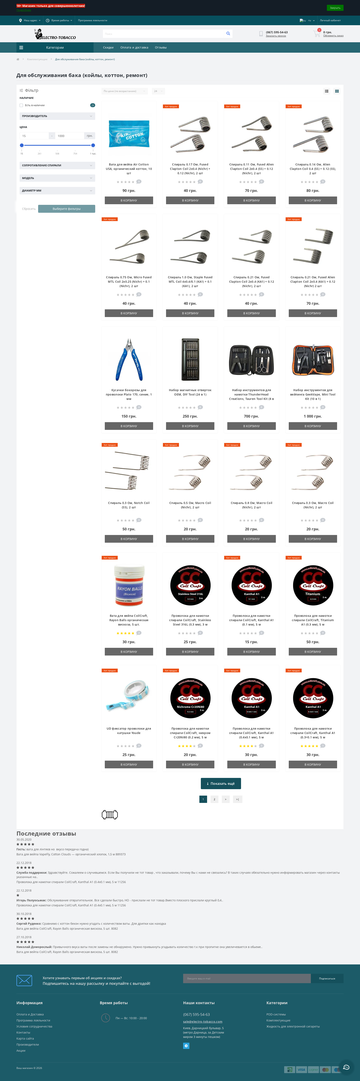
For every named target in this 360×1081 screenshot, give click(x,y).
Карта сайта (25, 1038)
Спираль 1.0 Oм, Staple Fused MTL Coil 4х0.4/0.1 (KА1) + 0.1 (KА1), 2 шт (190, 281)
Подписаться (327, 978)
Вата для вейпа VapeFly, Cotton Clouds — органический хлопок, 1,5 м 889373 (71, 854)
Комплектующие (37, 59)
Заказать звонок (276, 35)
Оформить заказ (333, 35)
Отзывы (161, 47)
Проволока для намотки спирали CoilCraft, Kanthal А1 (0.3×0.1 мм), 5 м (312, 732)
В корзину (129, 200)
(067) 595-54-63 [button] (196, 1014)
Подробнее (23, 10)
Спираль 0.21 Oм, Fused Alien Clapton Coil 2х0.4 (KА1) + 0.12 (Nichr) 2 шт (312, 281)
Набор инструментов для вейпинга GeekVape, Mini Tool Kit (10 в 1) (312, 394)
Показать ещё (223, 783)
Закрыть (335, 8)
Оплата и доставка (134, 47)
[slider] (21, 145)
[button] (59, 20)
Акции (20, 1050)
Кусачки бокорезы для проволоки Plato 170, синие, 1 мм (129, 394)
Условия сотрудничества (34, 1026)
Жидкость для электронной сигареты (293, 1026)
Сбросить (29, 209)
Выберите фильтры (67, 209)
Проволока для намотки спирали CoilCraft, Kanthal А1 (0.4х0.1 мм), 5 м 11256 (71, 882)
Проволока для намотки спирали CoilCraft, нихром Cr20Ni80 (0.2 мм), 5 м (190, 732)
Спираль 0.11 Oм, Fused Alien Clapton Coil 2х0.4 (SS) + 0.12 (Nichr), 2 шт (251, 168)
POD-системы (276, 1014)
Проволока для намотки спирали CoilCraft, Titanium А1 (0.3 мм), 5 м (313, 620)
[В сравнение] (150, 113)
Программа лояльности (92, 20)
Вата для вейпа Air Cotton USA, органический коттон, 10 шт (129, 168)
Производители (27, 1044)
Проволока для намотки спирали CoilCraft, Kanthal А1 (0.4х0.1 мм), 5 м (251, 732)
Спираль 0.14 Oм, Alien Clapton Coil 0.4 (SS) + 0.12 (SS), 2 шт (313, 168)
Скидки (108, 47)
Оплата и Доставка (30, 1014)
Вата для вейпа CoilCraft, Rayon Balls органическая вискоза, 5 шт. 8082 (67, 928)
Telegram (186, 1046)
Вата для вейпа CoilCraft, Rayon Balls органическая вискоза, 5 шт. (129, 620)
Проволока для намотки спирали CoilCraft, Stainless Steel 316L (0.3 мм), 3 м (190, 620)
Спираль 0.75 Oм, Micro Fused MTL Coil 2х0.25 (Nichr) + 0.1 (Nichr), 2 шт (128, 281)
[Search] (228, 34)
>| (237, 799)
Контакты (23, 1032)
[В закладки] (150, 106)
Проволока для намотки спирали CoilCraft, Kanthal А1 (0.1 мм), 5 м (251, 620)
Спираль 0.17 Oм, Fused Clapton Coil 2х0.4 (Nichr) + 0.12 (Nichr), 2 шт (190, 168)
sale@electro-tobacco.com (202, 1022)
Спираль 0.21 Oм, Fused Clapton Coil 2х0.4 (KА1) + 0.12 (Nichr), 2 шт (251, 281)
